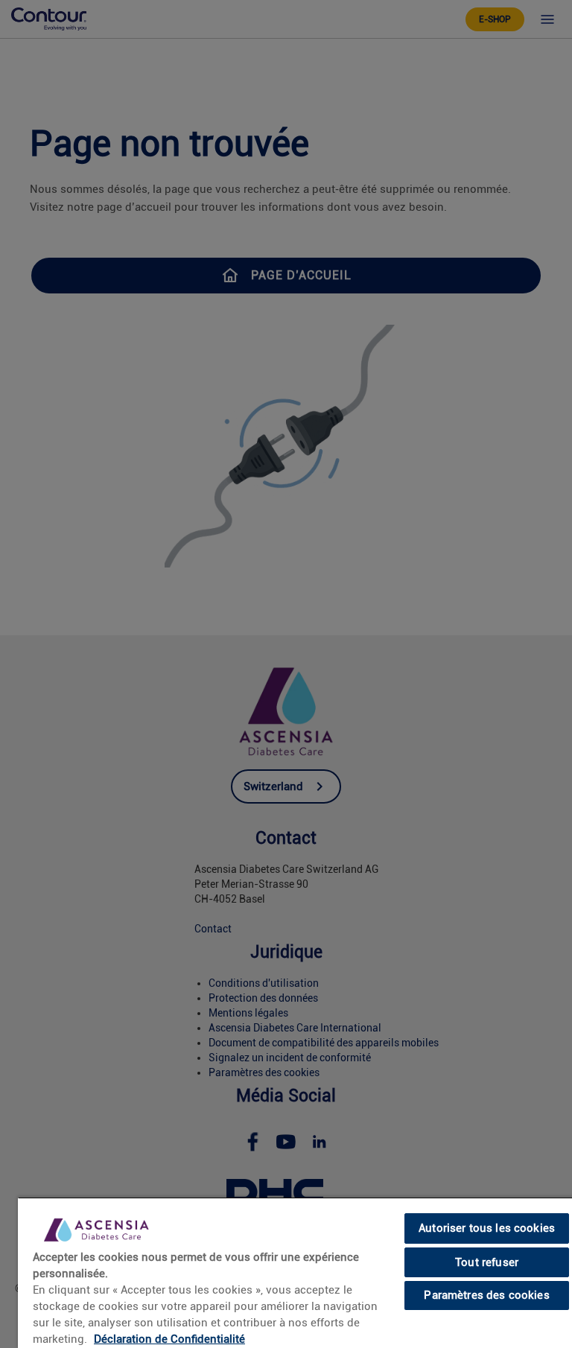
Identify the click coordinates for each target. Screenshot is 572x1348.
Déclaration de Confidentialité (169, 1339)
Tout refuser (486, 1262)
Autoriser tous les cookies (487, 1228)
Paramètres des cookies (486, 1295)
